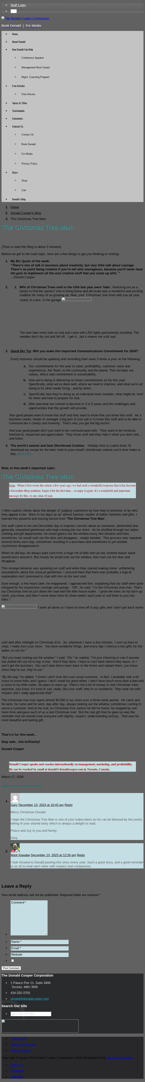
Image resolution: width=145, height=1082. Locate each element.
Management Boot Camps (36, 67)
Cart (24, 190)
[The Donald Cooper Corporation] (25, 18)
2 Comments (70, 235)
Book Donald (28, 144)
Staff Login (18, 5)
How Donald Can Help (22, 49)
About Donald (18, 42)
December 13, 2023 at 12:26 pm (53, 855)
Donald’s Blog (19, 199)
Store (15, 172)
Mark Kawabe (20, 855)
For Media (27, 153)
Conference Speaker (33, 57)
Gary (14, 805)
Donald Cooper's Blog (45, 235)
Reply (69, 805)
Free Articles (18, 86)
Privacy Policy (29, 163)
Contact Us (17, 126)
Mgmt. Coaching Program (35, 77)
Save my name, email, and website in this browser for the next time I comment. (70, 961)
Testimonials (18, 111)
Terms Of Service (23, 1044)
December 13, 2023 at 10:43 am (41, 805)
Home (15, 34)
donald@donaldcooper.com (30, 999)
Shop (24, 180)
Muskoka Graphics (120, 1058)
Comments (17, 118)
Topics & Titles (19, 103)
